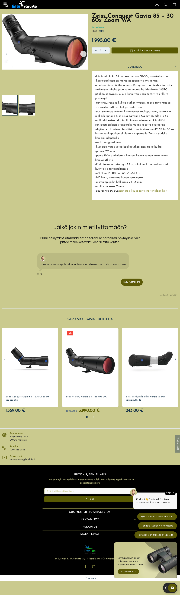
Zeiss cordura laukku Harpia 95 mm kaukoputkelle (145, 398)
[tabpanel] (30, 367)
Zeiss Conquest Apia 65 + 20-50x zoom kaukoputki (27, 398)
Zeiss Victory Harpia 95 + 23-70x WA (86, 396)
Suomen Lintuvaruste (24, 4)
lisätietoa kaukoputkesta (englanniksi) (142, 190)
